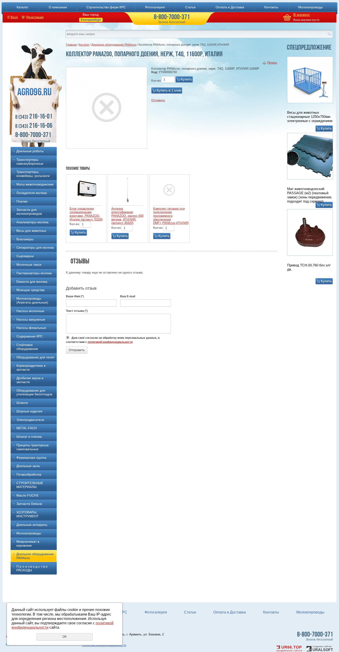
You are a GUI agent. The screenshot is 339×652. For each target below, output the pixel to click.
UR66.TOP (291, 647)
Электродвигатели (30, 420)
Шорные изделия (29, 411)
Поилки (21, 201)
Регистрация (35, 17)
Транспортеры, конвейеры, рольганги (33, 174)
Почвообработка (28, 474)
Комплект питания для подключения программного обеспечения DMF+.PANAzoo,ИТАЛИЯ (170, 216)
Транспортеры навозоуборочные (29, 161)
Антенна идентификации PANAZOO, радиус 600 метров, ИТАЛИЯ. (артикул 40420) (127, 216)
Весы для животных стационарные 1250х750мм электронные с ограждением (309, 116)
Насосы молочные (30, 311)
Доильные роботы (30, 151)
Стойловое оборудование (27, 347)
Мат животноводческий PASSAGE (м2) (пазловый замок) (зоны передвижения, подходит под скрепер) (309, 195)
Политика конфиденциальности (104, 645)
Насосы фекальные (31, 328)
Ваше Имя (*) (75, 296)
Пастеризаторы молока (34, 273)
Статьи (190, 7)
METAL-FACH (26, 428)
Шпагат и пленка (29, 436)
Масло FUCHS (27, 495)
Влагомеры (24, 239)
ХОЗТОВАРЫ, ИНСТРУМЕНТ (27, 514)
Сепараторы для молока (35, 247)
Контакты (271, 7)
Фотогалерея (155, 7)
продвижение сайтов (289, 650)
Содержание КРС (29, 336)
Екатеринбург (91, 19)
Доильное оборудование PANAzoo (35, 556)
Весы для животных (31, 230)
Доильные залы (28, 466)
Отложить (158, 100)
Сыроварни (25, 256)
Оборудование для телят (35, 357)
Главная (71, 44)
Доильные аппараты (31, 525)
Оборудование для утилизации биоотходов (34, 392)
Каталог (22, 7)
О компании (58, 7)
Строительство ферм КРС (106, 7)
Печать (272, 62)
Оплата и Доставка (230, 7)
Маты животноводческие (35, 184)
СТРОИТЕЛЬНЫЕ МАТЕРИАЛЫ (29, 485)
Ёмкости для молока (31, 281)
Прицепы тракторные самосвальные (32, 447)
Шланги (22, 403)
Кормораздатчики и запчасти (31, 367)
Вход (14, 17)
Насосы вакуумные (30, 319)
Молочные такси (28, 264)
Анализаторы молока (32, 222)
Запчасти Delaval (29, 504)
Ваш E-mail (127, 296)
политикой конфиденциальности (110, 342)
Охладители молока (31, 193)
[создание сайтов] (309, 648)
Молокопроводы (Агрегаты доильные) (32, 300)
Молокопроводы (310, 7)
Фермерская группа (31, 457)
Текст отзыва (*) (77, 311)
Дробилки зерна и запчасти (29, 380)
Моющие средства (30, 290)
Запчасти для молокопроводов (29, 211)
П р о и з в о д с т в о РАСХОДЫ (32, 568)
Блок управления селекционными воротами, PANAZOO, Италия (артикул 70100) (86, 214)
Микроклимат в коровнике (27, 543)
